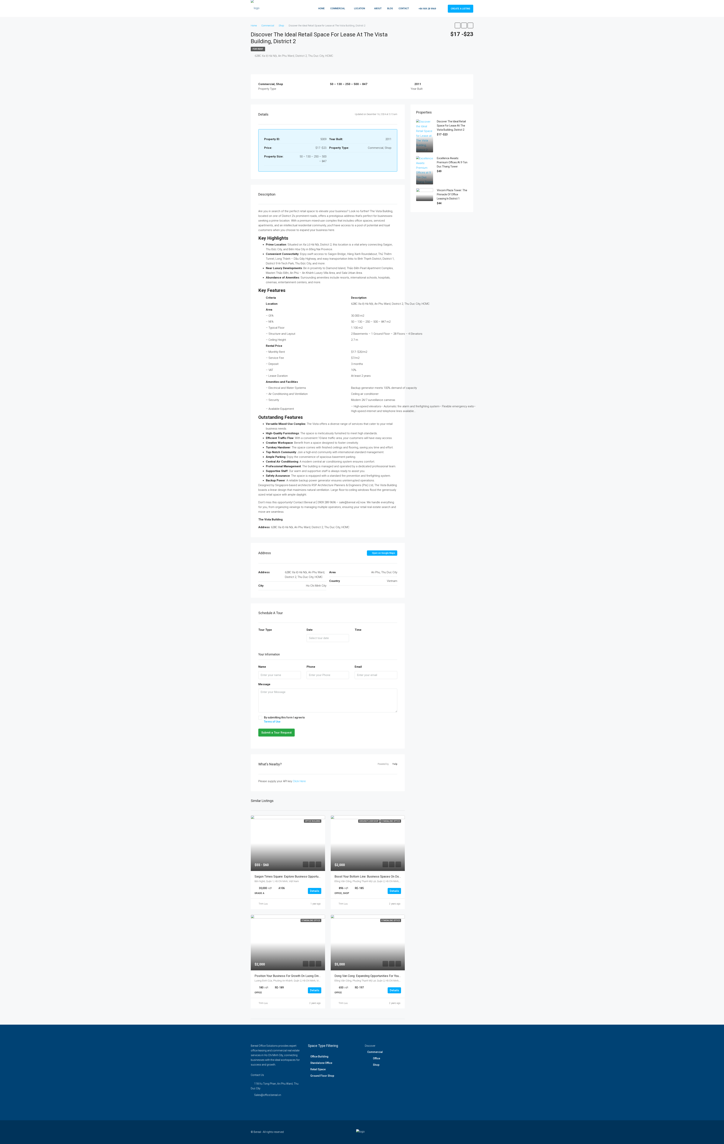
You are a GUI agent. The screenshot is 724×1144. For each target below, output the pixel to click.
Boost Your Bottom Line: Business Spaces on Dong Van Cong (374, 876)
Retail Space (318, 1069)
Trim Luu (263, 903)
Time (358, 629)
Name (262, 666)
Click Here (299, 781)
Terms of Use (272, 721)
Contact (404, 8)
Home (321, 8)
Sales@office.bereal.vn (267, 1094)
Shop (376, 1064)
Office (376, 1058)
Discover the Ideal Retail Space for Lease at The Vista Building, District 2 (451, 125)
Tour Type (265, 629)
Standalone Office (321, 1062)
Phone (311, 666)
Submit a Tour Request (276, 732)
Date (310, 629)
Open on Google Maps (383, 553)
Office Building (319, 1056)
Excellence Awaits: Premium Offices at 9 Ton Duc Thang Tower (452, 162)
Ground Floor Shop (322, 1075)
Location (359, 8)
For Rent (258, 49)
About (378, 8)
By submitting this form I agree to (284, 719)
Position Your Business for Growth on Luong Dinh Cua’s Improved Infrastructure (307, 976)
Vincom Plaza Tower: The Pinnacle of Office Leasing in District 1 (452, 194)
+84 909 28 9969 (427, 8)
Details (314, 891)
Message (264, 684)
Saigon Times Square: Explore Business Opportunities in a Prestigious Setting (306, 876)
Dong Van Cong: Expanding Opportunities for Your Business (373, 976)
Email (358, 666)
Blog (390, 8)
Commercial (337, 8)
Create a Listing (460, 8)
